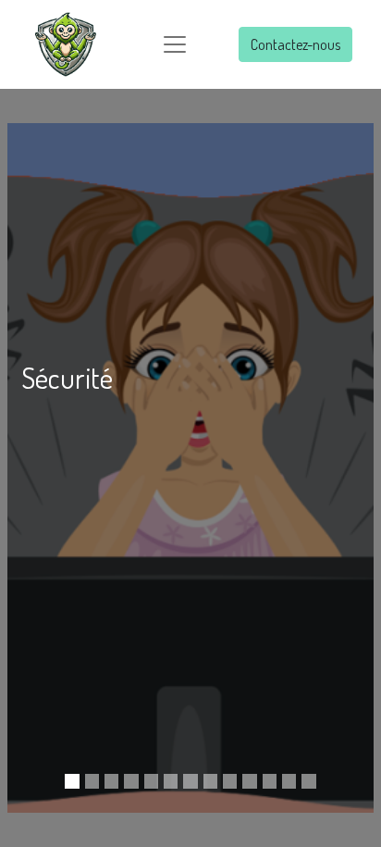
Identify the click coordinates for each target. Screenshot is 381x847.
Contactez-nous (295, 44)
